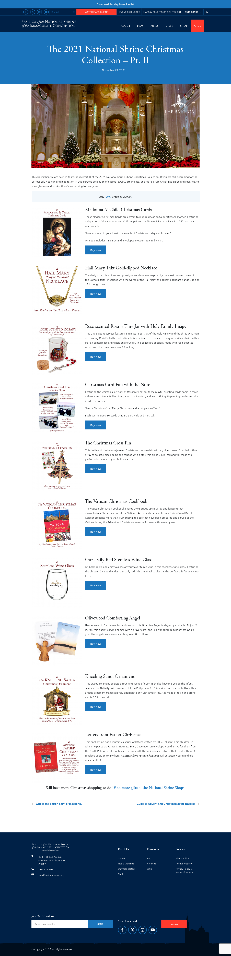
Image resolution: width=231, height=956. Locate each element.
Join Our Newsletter (43, 916)
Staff (120, 874)
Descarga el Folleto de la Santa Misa (115, 4)
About (125, 26)
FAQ (149, 858)
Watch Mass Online (96, 11)
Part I (108, 196)
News (154, 26)
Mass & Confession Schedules (161, 11)
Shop (184, 26)
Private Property (184, 863)
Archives (151, 863)
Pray (140, 26)
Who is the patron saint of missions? (59, 803)
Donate (174, 924)
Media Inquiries (126, 863)
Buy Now (95, 250)
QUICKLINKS (191, 11)
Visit (169, 26)
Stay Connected (126, 868)
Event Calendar (128, 11)
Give (197, 26)
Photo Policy (182, 858)
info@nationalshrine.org (51, 875)
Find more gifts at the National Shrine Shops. (150, 788)
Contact (122, 858)
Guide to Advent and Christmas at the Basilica (166, 803)
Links (149, 868)
